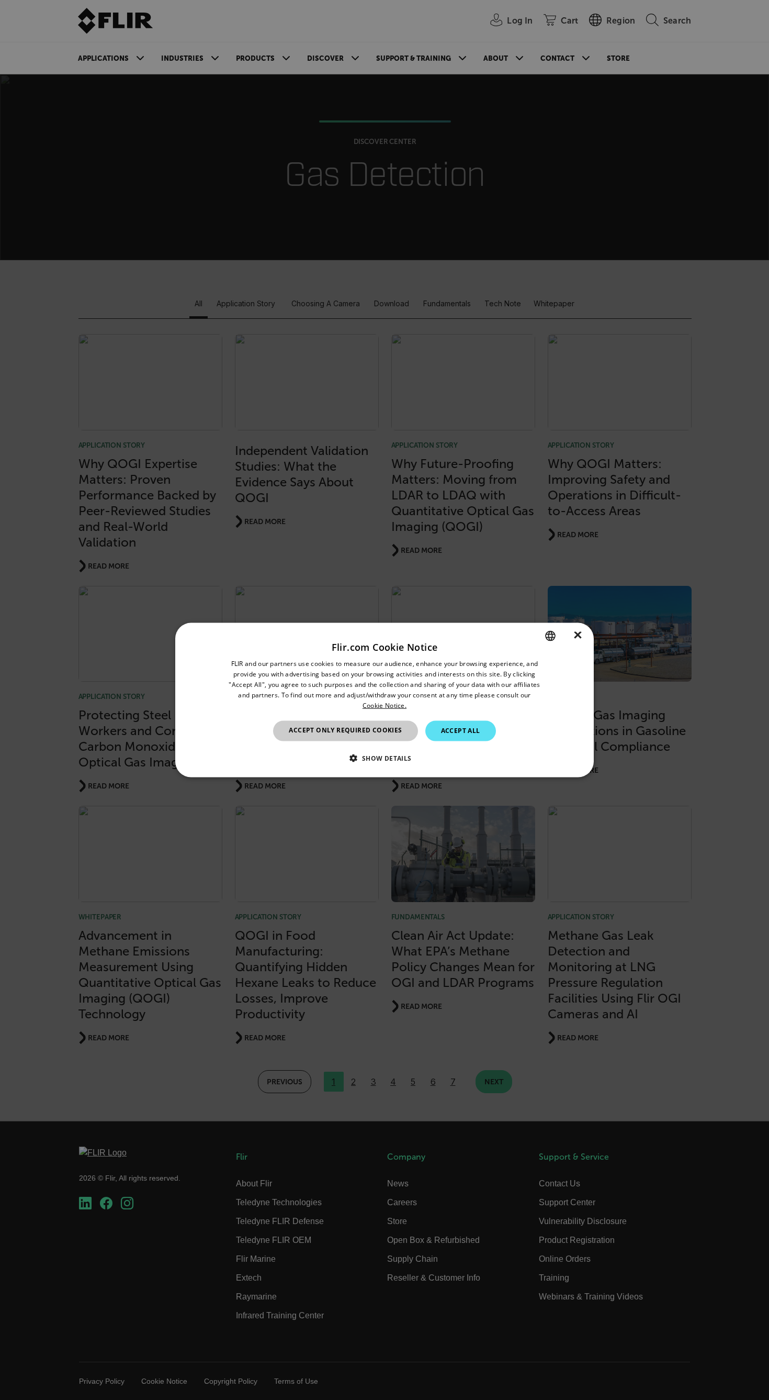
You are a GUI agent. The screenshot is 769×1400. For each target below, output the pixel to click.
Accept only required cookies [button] (345, 730)
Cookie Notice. (384, 705)
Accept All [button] (460, 730)
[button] (384, 757)
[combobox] (550, 636)
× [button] (577, 635)
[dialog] (384, 700)
